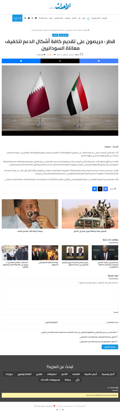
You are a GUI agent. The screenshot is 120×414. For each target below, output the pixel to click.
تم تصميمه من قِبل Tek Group (43, 406)
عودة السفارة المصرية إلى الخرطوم (48, 263)
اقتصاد (74, 18)
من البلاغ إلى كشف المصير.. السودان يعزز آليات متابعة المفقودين (107, 264)
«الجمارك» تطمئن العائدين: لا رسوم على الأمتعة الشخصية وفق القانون (15, 264)
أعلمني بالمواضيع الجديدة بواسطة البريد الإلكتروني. (97, 341)
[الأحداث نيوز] (60, 6)
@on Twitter (113, 387)
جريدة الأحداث (42, 18)
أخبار (88, 18)
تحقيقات (67, 18)
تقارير (83, 18)
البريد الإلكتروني (112, 322)
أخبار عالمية (90, 374)
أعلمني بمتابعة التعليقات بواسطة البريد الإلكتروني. (97, 336)
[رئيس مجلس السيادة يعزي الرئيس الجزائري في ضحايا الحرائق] (75, 252)
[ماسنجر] (21, 61)
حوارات (9, 374)
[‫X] (60, 61)
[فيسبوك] (98, 61)
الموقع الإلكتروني (51, 322)
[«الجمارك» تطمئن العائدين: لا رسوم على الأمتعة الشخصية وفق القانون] (15, 252)
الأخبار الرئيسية (95, 18)
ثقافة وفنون (58, 18)
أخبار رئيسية (63, 35)
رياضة (51, 18)
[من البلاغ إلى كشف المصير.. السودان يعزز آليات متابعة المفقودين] (105, 252)
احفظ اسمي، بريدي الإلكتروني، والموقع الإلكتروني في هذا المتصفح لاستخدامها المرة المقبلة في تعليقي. (78, 332)
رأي (79, 18)
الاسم (115, 312)
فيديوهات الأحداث (50, 379)
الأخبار (79, 30)
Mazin (77, 54)
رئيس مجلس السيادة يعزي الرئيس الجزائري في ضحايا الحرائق (75, 263)
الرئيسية (104, 18)
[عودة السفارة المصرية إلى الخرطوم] (45, 252)
